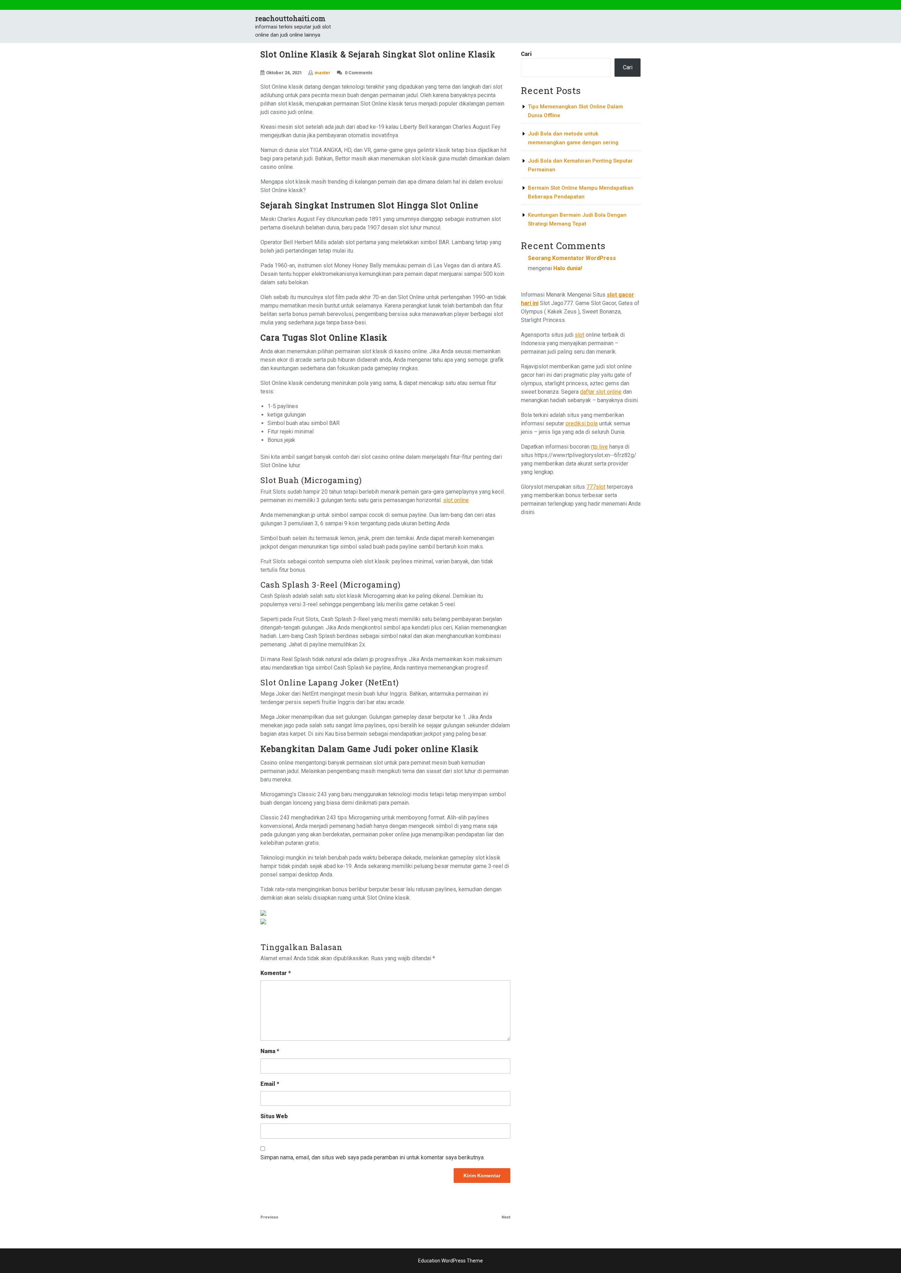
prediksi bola (582, 423)
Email (269, 1084)
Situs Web (274, 1116)
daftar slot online (601, 391)
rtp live (599, 446)
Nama (269, 1051)
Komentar (275, 973)
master (322, 72)
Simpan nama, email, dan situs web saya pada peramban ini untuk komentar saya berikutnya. (372, 1157)
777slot (595, 486)
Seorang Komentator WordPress (572, 258)
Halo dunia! (567, 268)
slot (579, 334)
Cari (526, 54)
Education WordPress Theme (450, 1261)
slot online (456, 500)
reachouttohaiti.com (290, 18)
